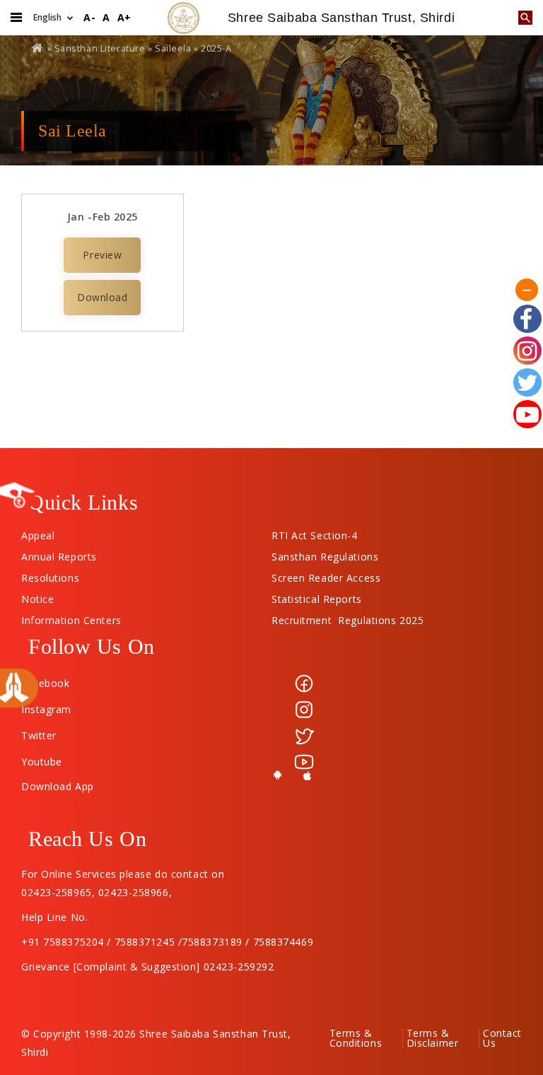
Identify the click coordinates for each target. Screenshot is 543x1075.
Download (102, 297)
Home (38, 47)
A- (89, 17)
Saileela (173, 48)
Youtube (41, 761)
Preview (102, 255)
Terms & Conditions (356, 1038)
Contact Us (502, 1038)
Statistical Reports (317, 595)
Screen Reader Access (326, 574)
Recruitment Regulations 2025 (348, 617)
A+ (124, 17)
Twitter (39, 735)
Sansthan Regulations (325, 553)
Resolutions (50, 574)
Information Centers (71, 617)
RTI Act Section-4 (315, 532)
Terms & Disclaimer (433, 1038)
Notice (37, 595)
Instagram (46, 709)
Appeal (37, 532)
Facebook (45, 683)
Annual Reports (59, 553)
